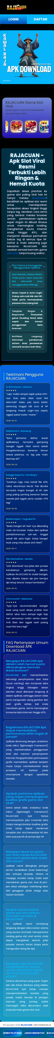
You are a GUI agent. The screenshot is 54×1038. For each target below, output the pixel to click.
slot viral (12, 253)
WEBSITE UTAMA (12, 1032)
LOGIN (13, 19)
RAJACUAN (39, 198)
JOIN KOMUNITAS (34, 1032)
